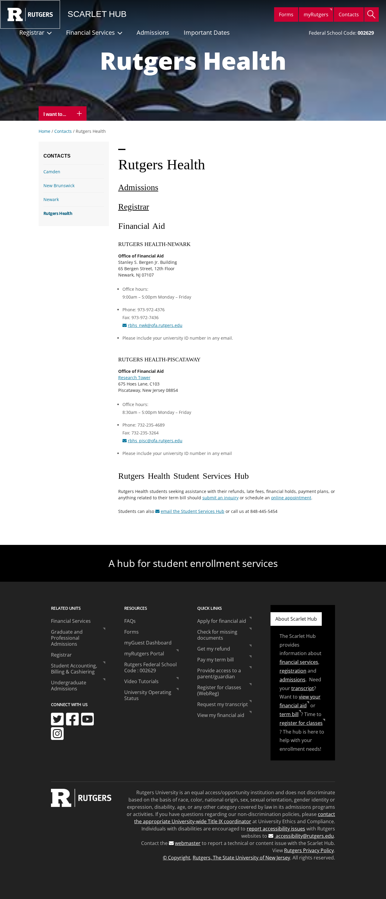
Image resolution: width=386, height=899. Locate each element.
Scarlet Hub (97, 14)
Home (44, 131)
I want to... (55, 114)
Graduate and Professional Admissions (67, 638)
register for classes (301, 723)
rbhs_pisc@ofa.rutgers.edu (155, 440)
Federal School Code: (341, 33)
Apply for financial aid (221, 621)
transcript (302, 688)
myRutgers (316, 14)
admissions (292, 679)
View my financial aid (220, 715)
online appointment (291, 498)
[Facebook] (72, 719)
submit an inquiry (220, 498)
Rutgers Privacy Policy (309, 850)
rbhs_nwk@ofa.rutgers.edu (155, 325)
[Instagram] (57, 733)
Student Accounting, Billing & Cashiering (74, 668)
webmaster (188, 843)
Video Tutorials (141, 681)
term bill (289, 714)
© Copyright (176, 857)
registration (293, 670)
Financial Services (90, 32)
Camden (51, 171)
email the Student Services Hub (192, 511)
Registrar (31, 32)
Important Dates (207, 32)
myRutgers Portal (144, 653)
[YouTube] (87, 719)
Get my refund (213, 648)
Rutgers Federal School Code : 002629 (150, 667)
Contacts (349, 14)
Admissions (153, 32)
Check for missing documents (217, 635)
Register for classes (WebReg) (219, 690)
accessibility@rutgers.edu (304, 836)
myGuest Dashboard (148, 642)
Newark (51, 199)
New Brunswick (58, 185)
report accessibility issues (276, 828)
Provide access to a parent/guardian (219, 673)
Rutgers (30, 14)
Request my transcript (222, 704)
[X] (57, 719)
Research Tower (134, 377)
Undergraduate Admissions (68, 685)
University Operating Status (147, 695)
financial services (299, 662)
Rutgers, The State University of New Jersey (241, 857)
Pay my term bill (215, 659)
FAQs (130, 621)
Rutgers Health (57, 213)
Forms (286, 14)
